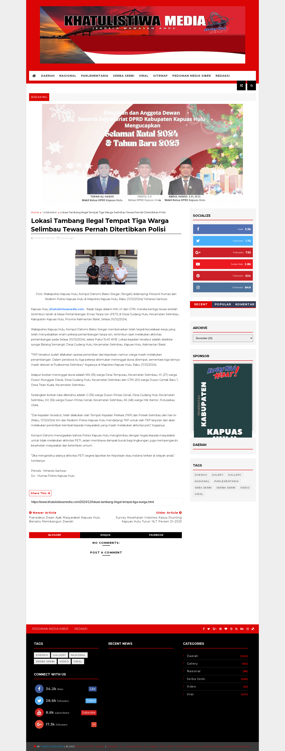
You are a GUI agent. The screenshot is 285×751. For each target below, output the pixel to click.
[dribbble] (231, 629)
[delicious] (253, 629)
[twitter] (208, 629)
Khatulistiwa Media (89, 746)
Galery (217, 474)
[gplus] (214, 629)
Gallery (234, 474)
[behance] (241, 629)
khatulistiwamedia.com (66, 309)
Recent (201, 304)
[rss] (236, 629)
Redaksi (223, 75)
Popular (223, 304)
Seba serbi (203, 487)
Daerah (48, 75)
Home (35, 212)
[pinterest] (220, 629)
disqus (105, 534)
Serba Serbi (123, 75)
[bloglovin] (226, 629)
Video (245, 487)
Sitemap (160, 75)
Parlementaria (94, 75)
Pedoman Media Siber (191, 75)
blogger (54, 534)
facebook (156, 534)
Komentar (245, 304)
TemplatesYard (52, 746)
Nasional (67, 75)
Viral (144, 75)
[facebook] (204, 629)
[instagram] (247, 629)
